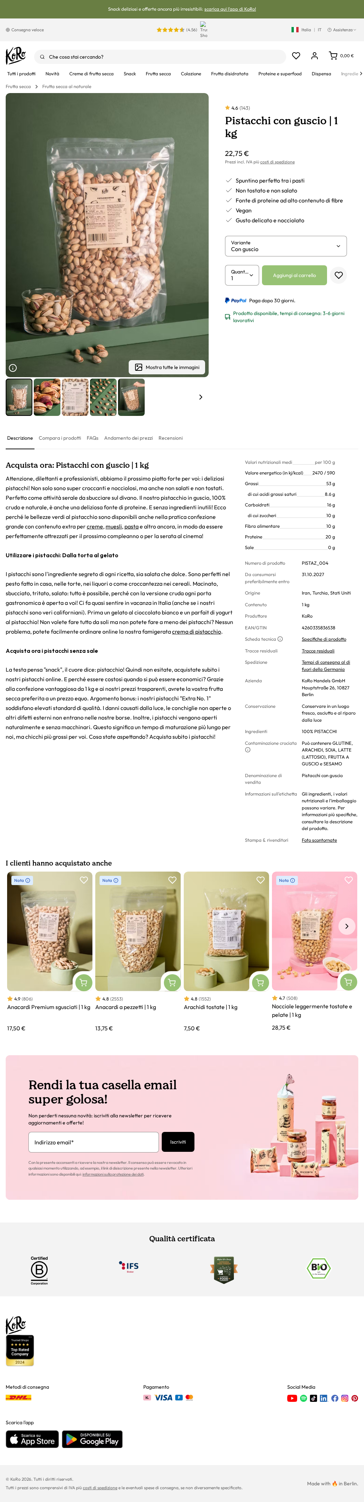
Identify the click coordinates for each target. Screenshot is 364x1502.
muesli (114, 526)
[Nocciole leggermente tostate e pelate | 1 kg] (314, 952)
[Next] (361, 73)
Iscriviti (178, 1142)
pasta (131, 526)
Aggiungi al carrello (294, 275)
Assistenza (343, 29)
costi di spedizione (277, 161)
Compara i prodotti (60, 438)
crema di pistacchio (196, 631)
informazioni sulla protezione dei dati (113, 1174)
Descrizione (20, 438)
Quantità (240, 272)
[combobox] (160, 57)
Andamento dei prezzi (128, 438)
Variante (241, 242)
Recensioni (171, 438)
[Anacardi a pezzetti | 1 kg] (138, 952)
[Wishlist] (296, 56)
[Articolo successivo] (201, 397)
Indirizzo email (54, 1142)
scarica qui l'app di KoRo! (230, 9)
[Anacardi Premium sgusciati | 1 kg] (49, 952)
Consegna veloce (27, 29)
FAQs (92, 438)
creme (95, 526)
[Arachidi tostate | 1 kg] (226, 952)
